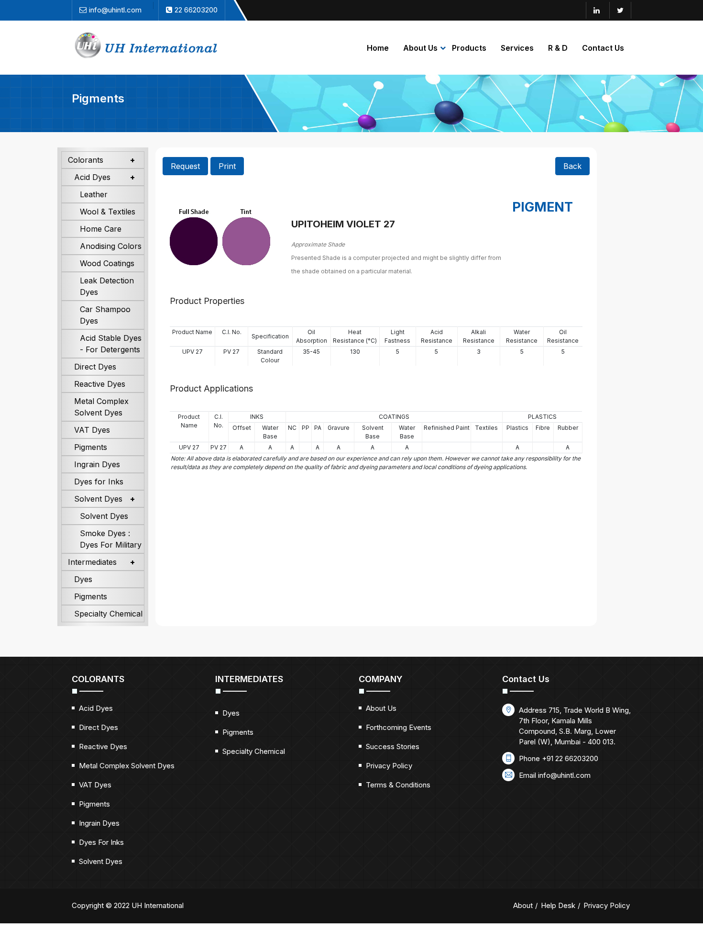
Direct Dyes (95, 366)
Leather (94, 194)
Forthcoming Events (398, 727)
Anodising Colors (111, 246)
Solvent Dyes (98, 499)
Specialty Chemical (108, 613)
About (523, 905)
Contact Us (603, 48)
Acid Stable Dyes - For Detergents (111, 343)
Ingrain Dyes (97, 464)
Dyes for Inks (98, 481)
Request (185, 166)
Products (469, 48)
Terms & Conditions (398, 784)
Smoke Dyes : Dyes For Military (111, 539)
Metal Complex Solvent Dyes (101, 406)
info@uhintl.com (564, 775)
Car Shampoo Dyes (105, 314)
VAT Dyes (92, 430)
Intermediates (92, 562)
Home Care (100, 229)
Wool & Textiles (107, 211)
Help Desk (558, 905)
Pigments (90, 447)
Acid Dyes (92, 177)
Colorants (85, 160)
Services (517, 48)
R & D (558, 48)
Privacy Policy (389, 765)
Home (378, 48)
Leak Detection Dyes (107, 286)
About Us (420, 48)
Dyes (83, 579)
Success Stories (392, 746)
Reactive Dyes (99, 384)
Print (227, 166)
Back (572, 166)
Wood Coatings (107, 263)
